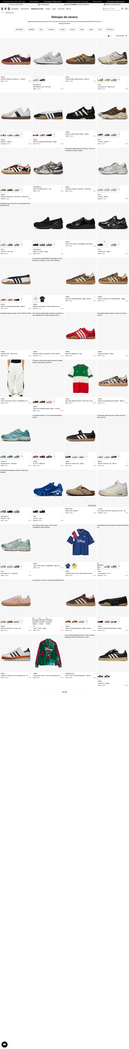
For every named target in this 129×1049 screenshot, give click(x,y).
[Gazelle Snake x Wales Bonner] (81, 56)
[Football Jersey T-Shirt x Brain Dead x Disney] (81, 543)
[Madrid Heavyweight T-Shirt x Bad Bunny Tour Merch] (48, 276)
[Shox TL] (48, 488)
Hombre (72, 29)
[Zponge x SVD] (16, 331)
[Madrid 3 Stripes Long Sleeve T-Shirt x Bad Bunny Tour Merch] (48, 331)
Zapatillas (31, 29)
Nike (100, 29)
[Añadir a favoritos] (30, 77)
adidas (91, 29)
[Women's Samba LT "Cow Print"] (81, 166)
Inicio (2, 12)
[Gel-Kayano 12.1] (16, 543)
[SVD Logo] (5, 9)
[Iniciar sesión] (122, 8)
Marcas (68, 9)
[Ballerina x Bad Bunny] (81, 331)
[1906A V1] (16, 488)
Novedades (15, 9)
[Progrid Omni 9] (16, 433)
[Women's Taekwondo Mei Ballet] (48, 111)
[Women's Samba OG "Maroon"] (16, 56)
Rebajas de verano (37, 9)
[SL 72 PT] (48, 433)
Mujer (81, 29)
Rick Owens (110, 29)
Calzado (47, 9)
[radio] (105, 35)
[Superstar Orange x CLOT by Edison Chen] (16, 653)
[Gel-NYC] (16, 221)
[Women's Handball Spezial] (81, 276)
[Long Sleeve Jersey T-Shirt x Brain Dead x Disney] (48, 653)
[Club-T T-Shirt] (48, 598)
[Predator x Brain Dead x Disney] (81, 111)
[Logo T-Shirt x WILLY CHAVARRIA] (48, 543)
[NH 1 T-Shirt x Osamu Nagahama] (81, 653)
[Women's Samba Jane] (81, 433)
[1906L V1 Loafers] (48, 221)
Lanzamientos (24, 9)
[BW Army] (16, 111)
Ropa (54, 9)
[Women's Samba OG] (16, 166)
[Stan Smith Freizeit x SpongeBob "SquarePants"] (81, 221)
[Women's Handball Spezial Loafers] (48, 378)
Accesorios (61, 9)
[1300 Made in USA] (48, 56)
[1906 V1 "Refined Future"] (48, 166)
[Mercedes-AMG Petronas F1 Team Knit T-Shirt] (81, 378)
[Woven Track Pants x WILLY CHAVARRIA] (16, 378)
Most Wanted (19, 29)
